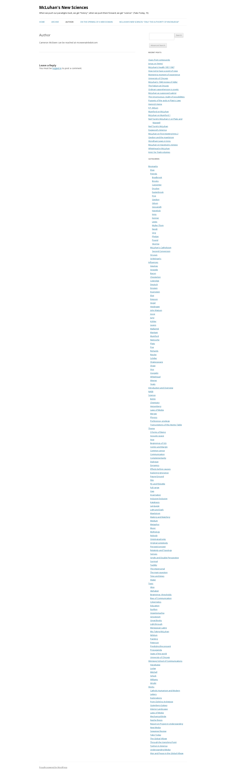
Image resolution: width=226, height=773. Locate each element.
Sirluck (153, 675)
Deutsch (154, 284)
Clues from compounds (159, 59)
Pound (155, 240)
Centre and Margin (159, 446)
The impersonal (157, 568)
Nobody (154, 535)
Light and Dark (157, 509)
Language (154, 506)
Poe (152, 347)
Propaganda (156, 650)
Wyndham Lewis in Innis (159, 141)
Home (42, 22)
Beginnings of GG (158, 443)
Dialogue (154, 461)
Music (153, 528)
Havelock (156, 210)
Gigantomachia (157, 613)
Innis (154, 214)
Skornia (155, 243)
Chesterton (155, 277)
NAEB (150, 391)
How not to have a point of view (163, 71)
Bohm (153, 398)
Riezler (153, 354)
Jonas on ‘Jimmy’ (155, 63)
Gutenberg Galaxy (158, 705)
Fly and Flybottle (157, 483)
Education (154, 605)
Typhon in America (158, 746)
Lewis (154, 221)
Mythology (155, 531)
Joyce (152, 314)
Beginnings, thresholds (161, 594)
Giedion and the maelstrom (161, 137)
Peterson (154, 642)
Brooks (155, 181)
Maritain (154, 332)
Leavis (153, 325)
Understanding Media (160, 749)
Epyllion (153, 609)
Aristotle (154, 269)
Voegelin (154, 373)
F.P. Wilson (153, 107)
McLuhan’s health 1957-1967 (161, 67)
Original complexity (159, 542)
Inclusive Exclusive (158, 498)
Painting (154, 638)
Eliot (152, 295)
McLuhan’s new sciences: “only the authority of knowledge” (149, 22)
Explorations (156, 698)
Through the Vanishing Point (163, 742)
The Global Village (158, 738)
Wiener (153, 380)
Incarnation (155, 494)
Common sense (157, 450)
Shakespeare (156, 362)
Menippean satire (158, 627)
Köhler (153, 321)
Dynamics (154, 465)
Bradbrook (157, 177)
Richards (154, 351)
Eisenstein (155, 291)
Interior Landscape (159, 709)
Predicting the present (160, 646)
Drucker (155, 188)
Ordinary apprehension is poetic (163, 89)
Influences (153, 262)
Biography (153, 166)
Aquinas (154, 266)
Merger (153, 413)
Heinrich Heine (155, 104)
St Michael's (155, 258)
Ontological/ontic (158, 539)
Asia (152, 439)
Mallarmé (154, 328)
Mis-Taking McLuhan (159, 631)
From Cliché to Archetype (161, 701)
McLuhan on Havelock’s (163, 144)
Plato (152, 343)
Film (152, 480)
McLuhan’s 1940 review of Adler (163, 82)
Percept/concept (158, 546)
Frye (154, 195)
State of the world (158, 653)
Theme (151, 428)
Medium (154, 520)
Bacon (153, 273)
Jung (152, 317)
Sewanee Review (158, 731)
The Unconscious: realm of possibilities (166, 96)
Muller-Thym (158, 225)
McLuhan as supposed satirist (162, 93)
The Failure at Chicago (158, 85)
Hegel (153, 303)
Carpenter (157, 184)
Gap (152, 491)
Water (153, 579)
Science (152, 395)
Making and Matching (160, 517)
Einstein (154, 288)
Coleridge (154, 280)
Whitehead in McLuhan (159, 148)
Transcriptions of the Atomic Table (166, 424)
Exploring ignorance (159, 472)
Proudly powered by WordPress (53, 767)
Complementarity (158, 458)
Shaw (152, 365)
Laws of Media (157, 410)
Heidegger (155, 306)
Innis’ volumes (159, 152)
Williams (154, 679)
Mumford (154, 336)
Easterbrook (158, 192)
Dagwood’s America (157, 130)
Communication (157, 454)
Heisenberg (155, 406)
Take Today (155, 734)
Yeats (152, 384)
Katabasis (155, 502)
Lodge (153, 668)
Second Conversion (161, 251)
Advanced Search (158, 45)
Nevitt (154, 229)
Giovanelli (156, 207)
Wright (153, 683)
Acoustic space (157, 435)
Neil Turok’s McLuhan (158, 126)
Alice (152, 587)
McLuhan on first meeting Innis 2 (163, 133)
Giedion (155, 199)
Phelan (155, 236)
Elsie (152, 170)
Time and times (157, 576)
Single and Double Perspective (164, 557)
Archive (55, 22)
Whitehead (155, 376)
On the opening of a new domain (96, 22)
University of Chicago (158, 78)
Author (69, 22)
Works (151, 686)
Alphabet (154, 590)
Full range (154, 487)
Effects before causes (160, 469)
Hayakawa (155, 664)
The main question (159, 572)
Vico (152, 369)
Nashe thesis (156, 720)
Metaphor (154, 524)
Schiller (153, 358)
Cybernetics (155, 602)
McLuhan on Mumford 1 (159, 115)
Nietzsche (154, 339)
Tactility (153, 565)
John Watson (156, 310)
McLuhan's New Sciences (63, 7)
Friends (153, 173)
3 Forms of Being (158, 432)
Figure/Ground (157, 476)
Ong (154, 232)
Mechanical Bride (158, 716)
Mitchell (153, 672)
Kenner (155, 218)
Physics (153, 417)
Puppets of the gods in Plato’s (164, 100)
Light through (156, 624)
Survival (154, 561)
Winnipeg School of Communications (165, 661)
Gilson (155, 203)
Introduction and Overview (160, 387)
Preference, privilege (160, 421)
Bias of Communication (161, 598)
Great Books (156, 620)
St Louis (153, 255)
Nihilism (153, 635)
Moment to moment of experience (164, 74)
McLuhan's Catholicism (160, 247)
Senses (153, 554)
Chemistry (155, 402)
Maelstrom (155, 513)
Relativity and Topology (161, 550)
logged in (56, 68)
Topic (150, 583)
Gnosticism (155, 616)
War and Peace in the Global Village (166, 753)
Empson (154, 299)
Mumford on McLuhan (158, 111)
